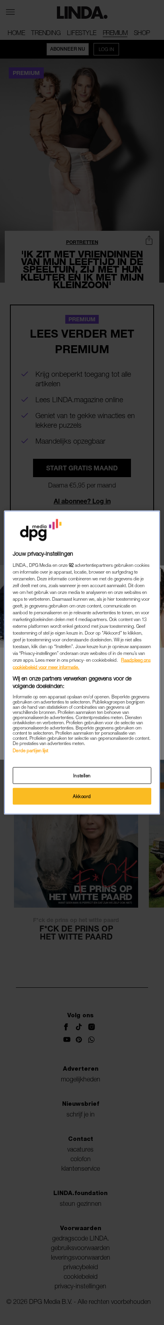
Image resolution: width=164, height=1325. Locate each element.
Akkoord (82, 796)
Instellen (82, 775)
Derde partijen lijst (30, 750)
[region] (82, 663)
